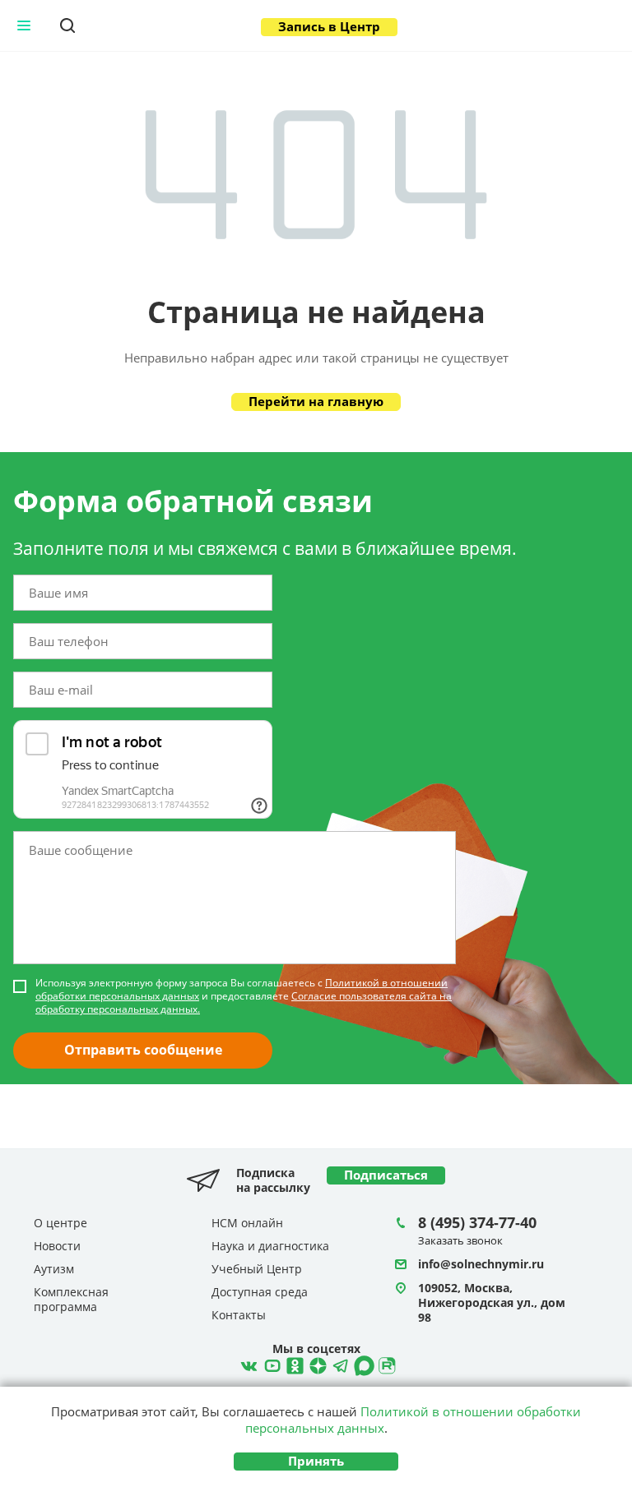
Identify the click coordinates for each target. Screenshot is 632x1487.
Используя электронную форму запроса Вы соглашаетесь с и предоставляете (243, 996)
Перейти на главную (316, 401)
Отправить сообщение (143, 1050)
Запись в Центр (329, 26)
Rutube (385, 1364)
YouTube (269, 1364)
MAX (362, 1364)
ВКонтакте (246, 1364)
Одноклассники (292, 1364)
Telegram (316, 1364)
